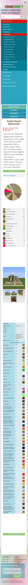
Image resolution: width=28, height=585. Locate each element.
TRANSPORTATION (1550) (9, 82)
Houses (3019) (6, 34)
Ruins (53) (5, 69)
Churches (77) (6, 27)
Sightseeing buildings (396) (10, 62)
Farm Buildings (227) (8, 64)
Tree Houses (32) (8, 52)
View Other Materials (11, 245)
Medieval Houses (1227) (10, 44)
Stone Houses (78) (8, 39)
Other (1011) (7, 59)
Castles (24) (6, 24)
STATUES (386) (6, 75)
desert (21, 334)
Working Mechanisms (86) (10, 86)
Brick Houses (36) (8, 49)
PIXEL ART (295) (6, 79)
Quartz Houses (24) (9, 47)
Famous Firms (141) (8, 29)
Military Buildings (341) (9, 67)
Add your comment (14, 534)
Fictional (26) (6, 32)
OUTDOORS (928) (7, 72)
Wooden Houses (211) (9, 37)
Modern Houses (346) (9, 42)
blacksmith (18, 335)
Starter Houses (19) (9, 57)
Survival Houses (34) (9, 54)
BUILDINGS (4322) (7, 21)
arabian (17, 334)
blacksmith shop (19, 337)
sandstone (18, 338)
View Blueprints (14, 171)
